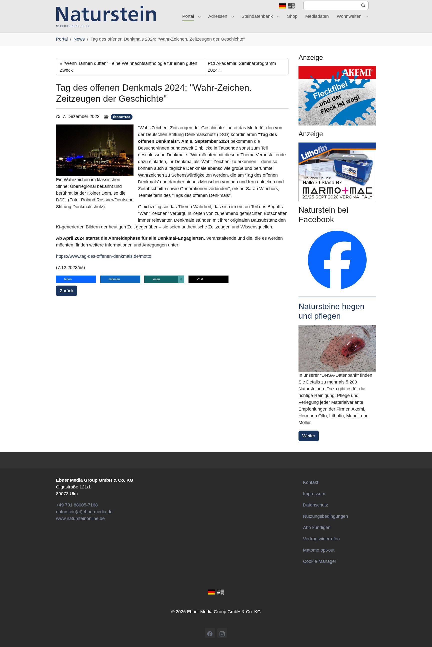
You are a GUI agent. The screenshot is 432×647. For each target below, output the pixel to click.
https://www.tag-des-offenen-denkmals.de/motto (103, 256)
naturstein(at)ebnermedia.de (84, 511)
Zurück (67, 290)
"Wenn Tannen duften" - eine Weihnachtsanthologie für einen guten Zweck (128, 67)
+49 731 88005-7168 (77, 504)
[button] (76, 279)
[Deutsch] (282, 5)
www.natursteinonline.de (80, 518)
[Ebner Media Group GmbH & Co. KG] (106, 16)
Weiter (308, 435)
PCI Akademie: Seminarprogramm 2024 (242, 67)
